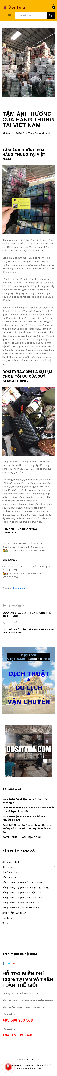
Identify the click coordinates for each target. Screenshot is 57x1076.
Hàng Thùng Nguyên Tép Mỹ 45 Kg (20, 902)
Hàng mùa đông (10, 872)
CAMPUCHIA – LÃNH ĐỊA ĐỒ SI (21, 837)
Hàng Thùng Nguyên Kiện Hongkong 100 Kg (25, 887)
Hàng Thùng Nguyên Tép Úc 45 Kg (20, 907)
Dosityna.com (19, 588)
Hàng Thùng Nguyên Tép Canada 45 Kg (23, 897)
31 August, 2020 (12, 133)
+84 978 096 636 (17, 1035)
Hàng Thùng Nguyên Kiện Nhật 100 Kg (22, 892)
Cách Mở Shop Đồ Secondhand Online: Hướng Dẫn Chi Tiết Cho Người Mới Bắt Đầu (26, 828)
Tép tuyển (7, 918)
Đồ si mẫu (7, 867)
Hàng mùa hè (9, 877)
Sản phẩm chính (10, 862)
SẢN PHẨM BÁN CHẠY (14, 913)
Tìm (51, 15)
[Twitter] (9, 963)
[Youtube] (14, 963)
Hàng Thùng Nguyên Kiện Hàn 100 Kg (22, 882)
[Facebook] (3, 963)
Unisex (5, 923)
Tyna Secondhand (39, 133)
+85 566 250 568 (17, 1020)
